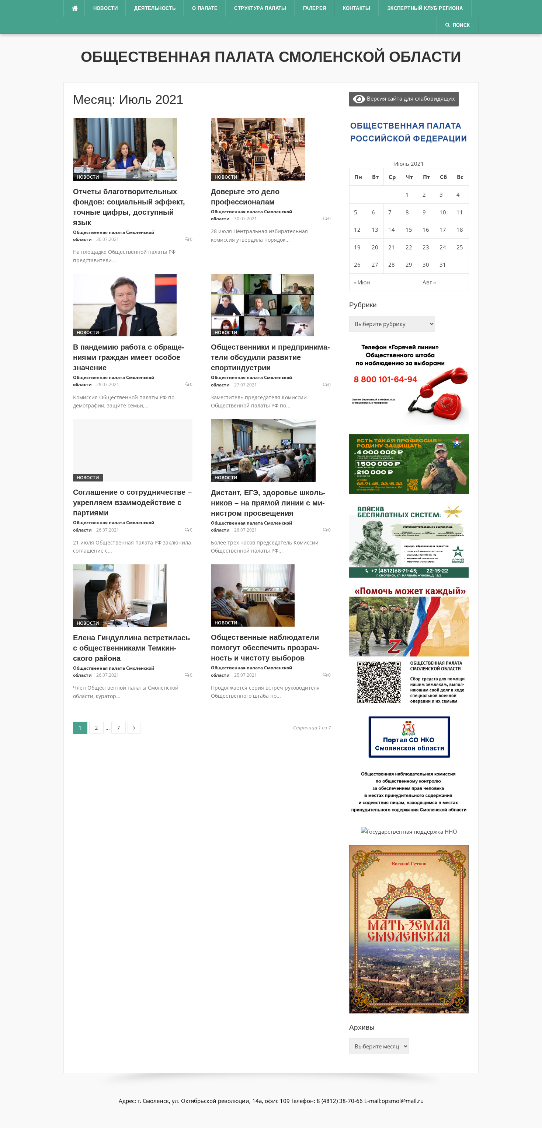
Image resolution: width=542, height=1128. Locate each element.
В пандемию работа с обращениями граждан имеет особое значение (128, 357)
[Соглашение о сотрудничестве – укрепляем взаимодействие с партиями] (133, 449)
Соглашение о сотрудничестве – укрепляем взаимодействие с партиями (132, 502)
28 (391, 264)
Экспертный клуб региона (425, 8)
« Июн (362, 282)
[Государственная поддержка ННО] (409, 830)
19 (357, 247)
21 (391, 247)
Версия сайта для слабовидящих (410, 98)
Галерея (314, 8)
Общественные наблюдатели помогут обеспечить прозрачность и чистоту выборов (265, 647)
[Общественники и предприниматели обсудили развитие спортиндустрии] (262, 304)
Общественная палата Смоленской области (271, 57)
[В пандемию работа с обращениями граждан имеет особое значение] (125, 304)
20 (375, 247)
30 (426, 264)
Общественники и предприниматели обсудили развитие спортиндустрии (270, 357)
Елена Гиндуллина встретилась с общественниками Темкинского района (131, 648)
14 (391, 229)
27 (375, 264)
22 (409, 247)
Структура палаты (260, 8)
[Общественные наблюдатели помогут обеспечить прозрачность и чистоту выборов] (253, 595)
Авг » (429, 282)
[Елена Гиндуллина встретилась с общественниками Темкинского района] (120, 595)
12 (357, 229)
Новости (105, 8)
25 (459, 247)
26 (357, 264)
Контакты (357, 8)
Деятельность (155, 8)
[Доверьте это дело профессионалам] (258, 149)
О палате (205, 8)
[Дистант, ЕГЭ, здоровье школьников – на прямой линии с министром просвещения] (263, 449)
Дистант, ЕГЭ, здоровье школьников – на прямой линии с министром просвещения (268, 502)
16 (426, 229)
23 (426, 247)
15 (409, 229)
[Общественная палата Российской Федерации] (409, 132)
